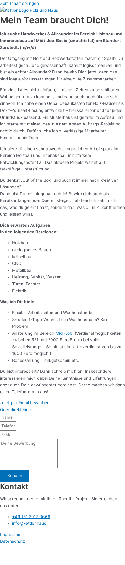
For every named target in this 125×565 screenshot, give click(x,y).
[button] (15, 409)
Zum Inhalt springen (19, 3)
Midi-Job (64, 333)
